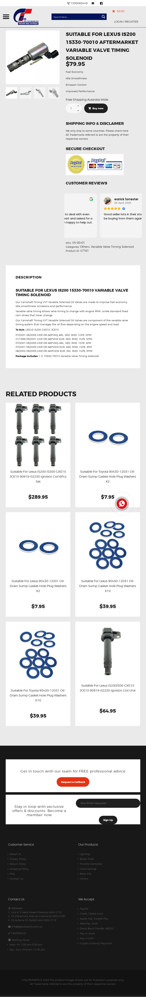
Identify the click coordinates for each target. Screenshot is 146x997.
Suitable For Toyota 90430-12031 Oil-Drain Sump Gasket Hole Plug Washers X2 (107, 476)
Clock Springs (88, 868)
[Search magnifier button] (103, 16)
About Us (15, 853)
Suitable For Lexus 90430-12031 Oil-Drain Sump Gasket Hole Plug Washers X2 (38, 586)
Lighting (85, 853)
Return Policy (18, 863)
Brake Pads (87, 858)
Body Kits (85, 873)
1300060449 (18, 933)
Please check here (117, 130)
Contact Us (16, 878)
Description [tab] (29, 277)
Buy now (97, 108)
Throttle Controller (91, 863)
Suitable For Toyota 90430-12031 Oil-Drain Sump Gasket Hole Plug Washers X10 (38, 695)
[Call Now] (121, 503)
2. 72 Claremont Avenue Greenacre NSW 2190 (36, 916)
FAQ (12, 873)
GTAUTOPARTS (31, 979)
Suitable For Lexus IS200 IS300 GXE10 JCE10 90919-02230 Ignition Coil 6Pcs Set (38, 476)
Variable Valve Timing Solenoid (112, 246)
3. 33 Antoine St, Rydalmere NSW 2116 (32, 920)
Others (85, 246)
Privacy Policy (18, 858)
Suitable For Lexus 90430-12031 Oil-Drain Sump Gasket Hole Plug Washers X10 (107, 586)
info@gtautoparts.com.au (26, 926)
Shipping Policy (19, 868)
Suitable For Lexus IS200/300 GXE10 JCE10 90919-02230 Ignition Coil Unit (108, 688)
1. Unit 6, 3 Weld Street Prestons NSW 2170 (34, 912)
